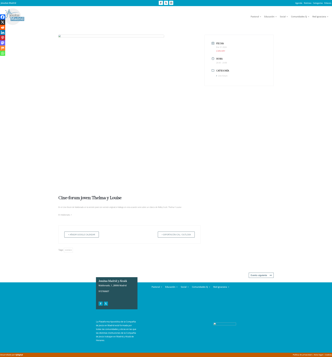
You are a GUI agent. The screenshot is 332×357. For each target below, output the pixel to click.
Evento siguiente (259, 275)
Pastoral (255, 16)
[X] (2, 22)
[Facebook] (2, 17)
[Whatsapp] (2, 53)
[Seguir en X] (166, 3)
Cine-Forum (222, 76)
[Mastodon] (2, 42)
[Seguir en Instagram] (171, 3)
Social (283, 16)
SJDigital (19, 355)
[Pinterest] (2, 37)
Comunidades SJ (299, 16)
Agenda (298, 3)
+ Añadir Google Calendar (81, 234)
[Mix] (2, 48)
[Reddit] (2, 27)
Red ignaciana (319, 16)
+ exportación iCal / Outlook (176, 234)
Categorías (318, 3)
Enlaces (327, 3)
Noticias (307, 3)
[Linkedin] (2, 32)
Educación (269, 16)
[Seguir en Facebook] (161, 3)
